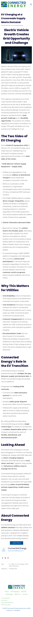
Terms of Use (4, 600)
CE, (10, 564)
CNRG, (13, 564)
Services (23, 591)
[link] (16, 47)
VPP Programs (15, 591)
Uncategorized (13, 568)
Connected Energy (18, 25)
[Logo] (13, 4)
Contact (24, 594)
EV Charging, (21, 564)
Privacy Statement (5, 598)
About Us (17, 594)
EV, (16, 564)
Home (7, 591)
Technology (9, 594)
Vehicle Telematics (14, 566)
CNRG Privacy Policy (6, 604)
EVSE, (27, 564)
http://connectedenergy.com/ (16, 550)
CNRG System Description (7, 602)
